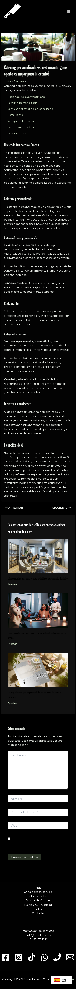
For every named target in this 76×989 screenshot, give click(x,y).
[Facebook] (6, 957)
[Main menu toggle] (68, 11)
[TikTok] (32, 957)
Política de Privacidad (38, 904)
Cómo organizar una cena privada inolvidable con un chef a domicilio (38, 578)
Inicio (38, 887)
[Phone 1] (57, 957)
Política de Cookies (38, 900)
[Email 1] (70, 957)
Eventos (12, 584)
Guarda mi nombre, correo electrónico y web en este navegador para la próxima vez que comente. (38, 843)
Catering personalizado (22, 102)
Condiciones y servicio (38, 892)
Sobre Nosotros (38, 896)
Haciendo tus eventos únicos (26, 96)
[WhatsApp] (44, 957)
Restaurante (15, 115)
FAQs (38, 909)
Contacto (38, 913)
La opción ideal (17, 133)
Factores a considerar (21, 127)
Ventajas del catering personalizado (30, 109)
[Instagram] (19, 957)
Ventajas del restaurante (22, 121)
